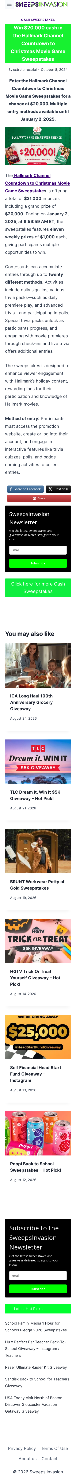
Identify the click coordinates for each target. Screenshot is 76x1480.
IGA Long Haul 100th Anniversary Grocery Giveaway (31, 702)
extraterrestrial (25, 69)
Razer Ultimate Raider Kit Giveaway (36, 1367)
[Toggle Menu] (9, 4)
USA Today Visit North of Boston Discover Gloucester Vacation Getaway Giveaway (33, 1404)
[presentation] (38, 665)
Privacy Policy (22, 1448)
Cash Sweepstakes (38, 20)
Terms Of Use (54, 1448)
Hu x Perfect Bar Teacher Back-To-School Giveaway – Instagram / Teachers (35, 1349)
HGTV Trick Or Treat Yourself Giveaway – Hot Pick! (35, 978)
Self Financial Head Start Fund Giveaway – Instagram (35, 1074)
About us (28, 1458)
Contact (49, 1458)
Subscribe (38, 563)
